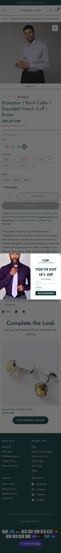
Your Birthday (38, 287)
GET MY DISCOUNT (46, 293)
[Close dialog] (60, 255)
